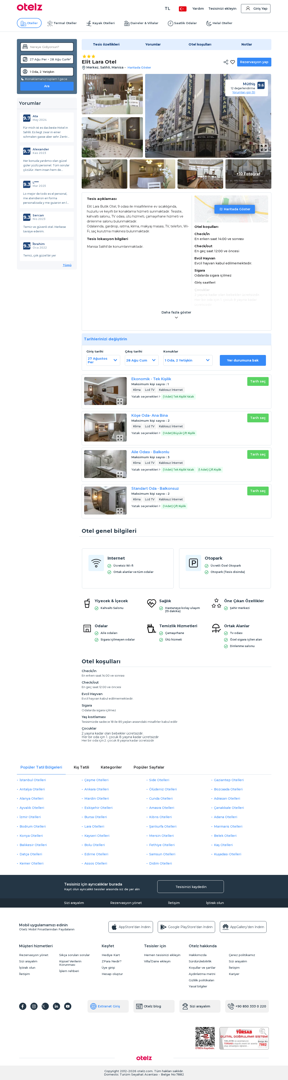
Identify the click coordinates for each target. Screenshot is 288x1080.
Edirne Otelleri (96, 854)
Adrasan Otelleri (227, 798)
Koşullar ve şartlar (202, 967)
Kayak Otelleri (103, 23)
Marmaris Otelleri (228, 826)
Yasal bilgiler (198, 986)
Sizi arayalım (74, 903)
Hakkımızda (198, 955)
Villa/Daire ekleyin (157, 961)
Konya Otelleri (31, 836)
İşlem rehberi (69, 971)
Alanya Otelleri (31, 798)
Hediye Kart (111, 955)
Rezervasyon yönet (126, 903)
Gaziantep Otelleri (229, 780)
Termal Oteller (65, 23)
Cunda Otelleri (161, 798)
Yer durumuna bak (243, 360)
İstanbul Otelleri (33, 780)
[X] (45, 1006)
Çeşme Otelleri (96, 780)
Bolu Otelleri (94, 845)
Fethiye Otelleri (162, 845)
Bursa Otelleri (95, 817)
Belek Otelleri (225, 836)
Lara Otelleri (94, 826)
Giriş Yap (260, 9)
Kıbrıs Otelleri (160, 817)
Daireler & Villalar (144, 23)
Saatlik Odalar (185, 23)
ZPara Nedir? (112, 961)
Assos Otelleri (95, 863)
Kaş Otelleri (223, 845)
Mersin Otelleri (161, 836)
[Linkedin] (56, 1006)
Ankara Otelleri (96, 789)
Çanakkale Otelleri (229, 808)
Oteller (32, 23)
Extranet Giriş (109, 1006)
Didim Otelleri (160, 863)
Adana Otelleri (225, 817)
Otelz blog (152, 1006)
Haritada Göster (237, 209)
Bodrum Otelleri (33, 826)
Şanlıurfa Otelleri (162, 826)
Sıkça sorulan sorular (74, 955)
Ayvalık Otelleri (32, 808)
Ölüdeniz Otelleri (163, 789)
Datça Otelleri (31, 854)
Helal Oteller (222, 23)
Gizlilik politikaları (201, 980)
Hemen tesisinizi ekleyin (162, 955)
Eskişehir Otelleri (98, 808)
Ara (47, 86)
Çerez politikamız (242, 955)
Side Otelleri (159, 780)
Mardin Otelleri (96, 798)
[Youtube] (67, 1006)
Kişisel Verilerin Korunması (70, 963)
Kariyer (234, 974)
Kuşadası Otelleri (227, 854)
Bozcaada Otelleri (228, 789)
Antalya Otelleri (32, 789)
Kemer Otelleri (31, 863)
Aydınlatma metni (202, 974)
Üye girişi (108, 967)
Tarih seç (258, 381)
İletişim (174, 903)
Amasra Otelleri (161, 808)
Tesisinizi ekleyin (222, 8)
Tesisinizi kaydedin (191, 887)
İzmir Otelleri (30, 817)
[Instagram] (34, 1006)
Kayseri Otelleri (96, 836)
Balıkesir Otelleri (33, 845)
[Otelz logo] (29, 9)
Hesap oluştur (112, 974)
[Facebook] (22, 1006)
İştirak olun (215, 903)
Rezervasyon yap (254, 62)
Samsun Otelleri (162, 854)
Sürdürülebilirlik (200, 961)
